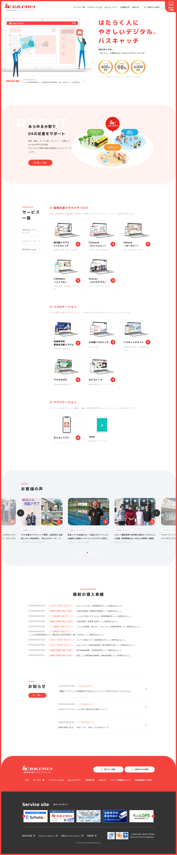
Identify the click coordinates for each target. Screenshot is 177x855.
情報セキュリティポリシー (71, 836)
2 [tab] (80, 552)
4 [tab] (84, 552)
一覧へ (39, 695)
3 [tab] (82, 552)
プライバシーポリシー (47, 836)
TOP (27, 780)
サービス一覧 (79, 7)
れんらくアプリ (111, 7)
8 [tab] (94, 552)
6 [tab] (89, 552)
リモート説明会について (120, 780)
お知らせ (135, 7)
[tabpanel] (88, 521)
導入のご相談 (171, 8)
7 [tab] (92, 552)
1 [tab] (77, 552)
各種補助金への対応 (143, 780)
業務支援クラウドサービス (29, 231)
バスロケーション (29, 241)
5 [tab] (87, 552)
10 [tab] (99, 552)
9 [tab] (97, 552)
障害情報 (90, 836)
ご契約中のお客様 (152, 7)
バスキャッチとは (94, 7)
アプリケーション (29, 250)
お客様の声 (124, 7)
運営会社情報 (27, 836)
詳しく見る (42, 163)
